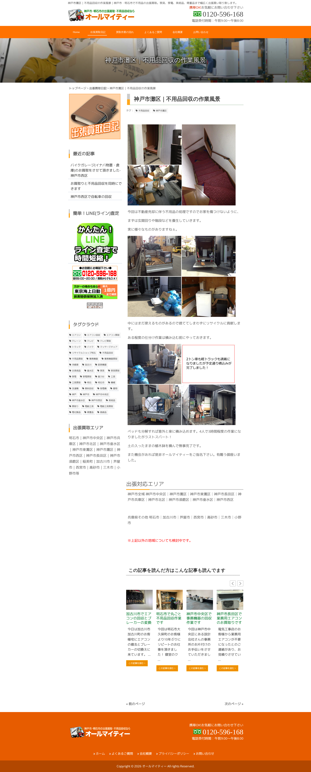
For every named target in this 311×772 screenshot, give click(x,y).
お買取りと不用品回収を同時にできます (96, 186)
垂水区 (90, 371)
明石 (89, 382)
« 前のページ (135, 703)
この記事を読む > (139, 668)
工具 (113, 377)
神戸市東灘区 (82, 449)
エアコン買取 (113, 335)
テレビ (90, 341)
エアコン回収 (93, 335)
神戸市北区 (87, 444)
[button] (240, 583)
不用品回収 (143, 111)
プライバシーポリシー (174, 753)
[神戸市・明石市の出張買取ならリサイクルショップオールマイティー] (101, 20)
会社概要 (146, 753)
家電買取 (87, 377)
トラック (76, 347)
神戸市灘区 (161, 111)
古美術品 (76, 371)
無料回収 (89, 388)
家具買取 (115, 371)
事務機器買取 (110, 359)
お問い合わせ (205, 753)
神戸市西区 (96, 400)
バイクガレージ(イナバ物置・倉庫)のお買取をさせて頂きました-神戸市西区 (96, 170)
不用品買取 (77, 359)
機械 (113, 382)
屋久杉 (101, 377)
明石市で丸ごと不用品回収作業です (141, 618)
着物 (115, 388)
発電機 (103, 388)
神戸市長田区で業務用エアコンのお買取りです (201, 618)
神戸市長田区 (96, 455)
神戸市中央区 (102, 394)
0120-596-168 (223, 14)
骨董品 (90, 412)
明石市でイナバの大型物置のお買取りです (232, 634)
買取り (75, 406)
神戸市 (86, 394)
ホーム (100, 753)
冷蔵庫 (75, 365)
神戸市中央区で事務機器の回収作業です (171, 618)
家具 (102, 371)
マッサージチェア (108, 347)
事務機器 (93, 359)
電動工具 (89, 406)
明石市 (101, 382)
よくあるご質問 (122, 753)
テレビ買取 (105, 341)
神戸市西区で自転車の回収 (91, 196)
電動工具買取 (106, 406)
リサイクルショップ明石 (84, 353)
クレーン (76, 341)
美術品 (112, 400)
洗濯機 (75, 388)
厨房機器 (102, 365)
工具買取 (76, 382)
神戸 (74, 394)
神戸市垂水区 (78, 400)
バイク (90, 347)
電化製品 (76, 412)
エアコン (76, 335)
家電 (74, 377)
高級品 (103, 412)
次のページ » (234, 703)
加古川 (88, 365)
